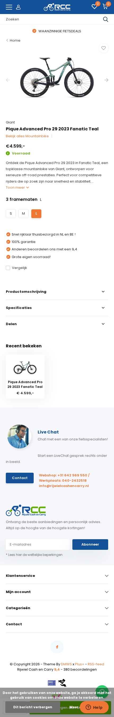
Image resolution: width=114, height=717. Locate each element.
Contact (20, 477)
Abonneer (90, 544)
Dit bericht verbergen (32, 707)
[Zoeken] (105, 19)
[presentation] (8, 80)
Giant (10, 122)
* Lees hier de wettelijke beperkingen (34, 554)
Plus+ (79, 664)
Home (15, 40)
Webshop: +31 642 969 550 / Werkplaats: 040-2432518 (64, 478)
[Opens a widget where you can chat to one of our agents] (94, 707)
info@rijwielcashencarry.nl (64, 485)
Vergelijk (19, 267)
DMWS (66, 664)
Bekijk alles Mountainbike (27, 136)
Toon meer (16, 187)
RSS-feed (96, 664)
